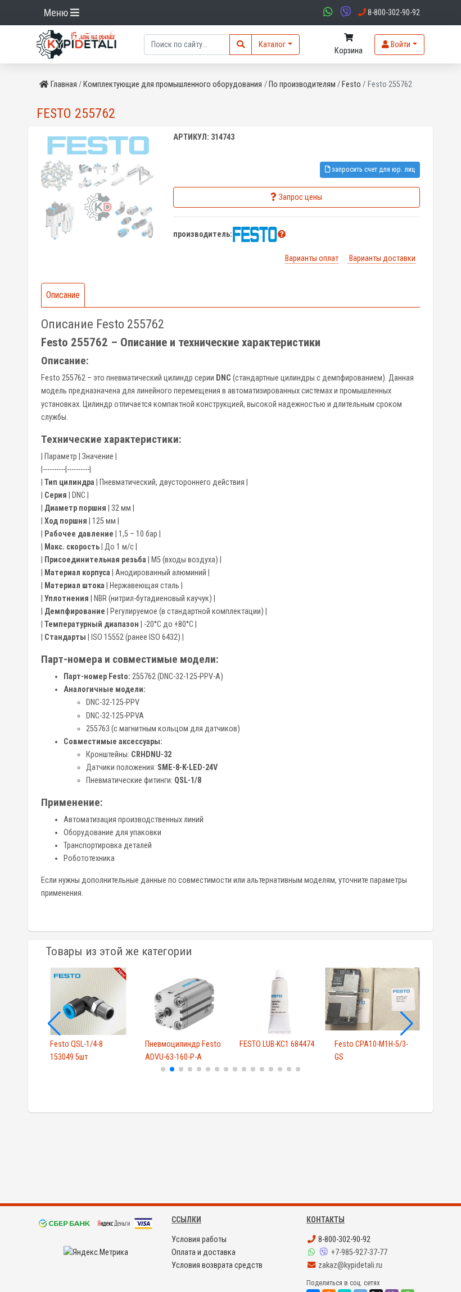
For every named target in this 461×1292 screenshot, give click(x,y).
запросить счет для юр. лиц (372, 169)
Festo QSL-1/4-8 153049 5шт (76, 1050)
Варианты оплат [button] (311, 258)
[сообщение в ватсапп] (326, 12)
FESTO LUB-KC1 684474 (276, 1044)
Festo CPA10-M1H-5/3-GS (371, 1050)
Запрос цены (300, 197)
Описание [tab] (63, 295)
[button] (282, 234)
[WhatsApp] (312, 1252)
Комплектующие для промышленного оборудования (172, 84)
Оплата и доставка (203, 1252)
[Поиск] (240, 44)
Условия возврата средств (217, 1265)
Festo (351, 84)
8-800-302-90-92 (343, 1239)
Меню (57, 13)
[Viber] (325, 1252)
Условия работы (199, 1239)
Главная (64, 84)
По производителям (302, 84)
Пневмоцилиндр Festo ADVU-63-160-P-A (183, 1050)
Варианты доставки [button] (381, 258)
